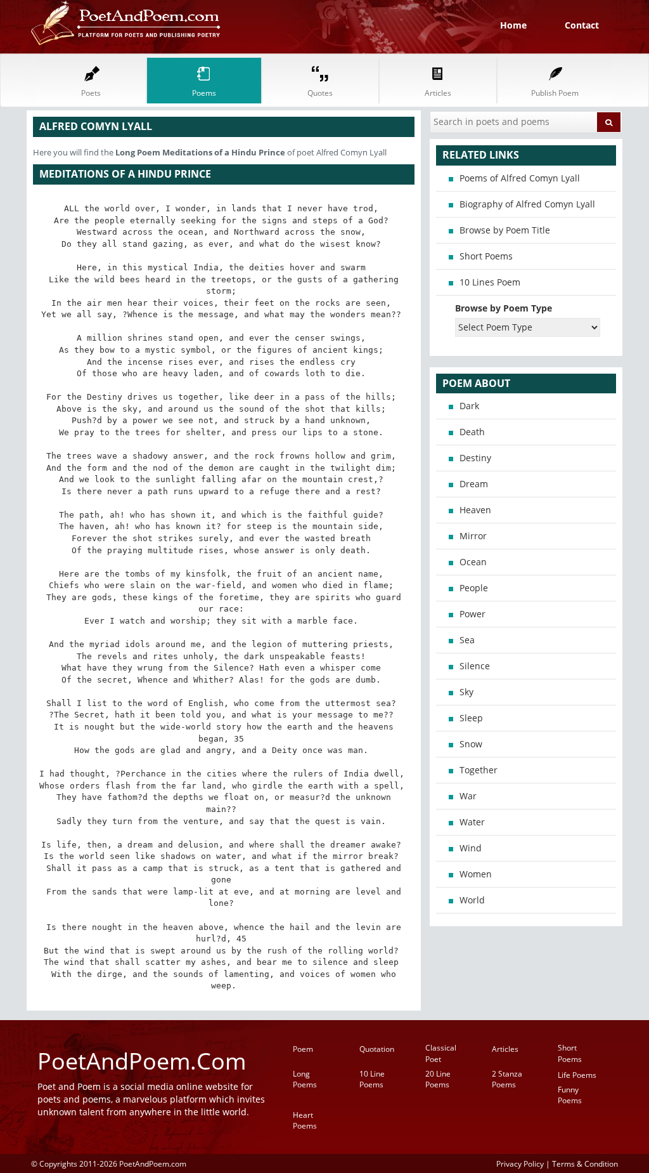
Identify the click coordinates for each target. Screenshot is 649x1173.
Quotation (376, 1049)
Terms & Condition (585, 1163)
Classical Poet (440, 1053)
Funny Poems (570, 1095)
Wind (470, 848)
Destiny (475, 458)
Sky (466, 692)
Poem (303, 1049)
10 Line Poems (372, 1079)
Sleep (471, 718)
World (472, 900)
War (468, 796)
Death (472, 432)
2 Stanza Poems (507, 1079)
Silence (474, 666)
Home (513, 25)
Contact (582, 25)
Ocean (473, 562)
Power (472, 614)
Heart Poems (305, 1120)
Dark (469, 406)
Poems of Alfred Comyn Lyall (519, 178)
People (473, 588)
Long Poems (305, 1079)
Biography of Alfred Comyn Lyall (527, 204)
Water (472, 822)
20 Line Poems (438, 1079)
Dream (473, 484)
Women (475, 874)
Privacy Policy (520, 1163)
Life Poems (577, 1075)
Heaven (475, 510)
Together (478, 770)
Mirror (473, 536)
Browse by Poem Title (504, 230)
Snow (470, 744)
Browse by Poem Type (503, 308)
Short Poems (486, 256)
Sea (467, 640)
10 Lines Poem (489, 282)
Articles (505, 1049)
